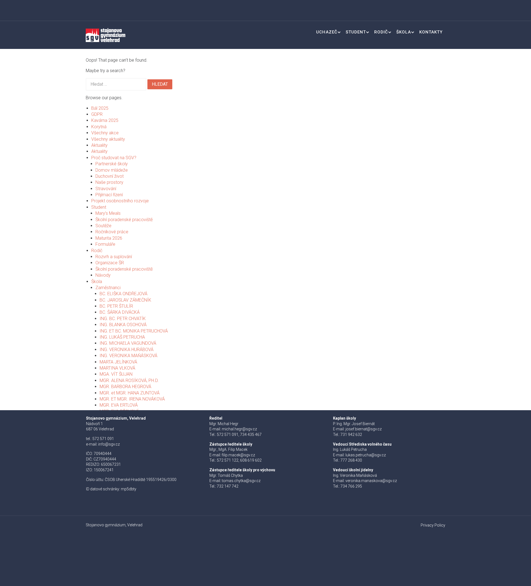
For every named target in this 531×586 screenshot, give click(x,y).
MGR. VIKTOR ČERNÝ (120, 485)
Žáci (99, 535)
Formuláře (105, 244)
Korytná (98, 126)
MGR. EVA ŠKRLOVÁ (119, 424)
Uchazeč (326, 32)
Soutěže (103, 225)
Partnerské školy (111, 163)
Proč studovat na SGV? (113, 157)
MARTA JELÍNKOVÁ (118, 362)
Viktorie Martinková (118, 529)
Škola (403, 32)
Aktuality (99, 145)
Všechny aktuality (108, 139)
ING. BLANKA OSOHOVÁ (123, 324)
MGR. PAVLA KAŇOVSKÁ (124, 448)
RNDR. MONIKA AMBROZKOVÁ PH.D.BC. (139, 510)
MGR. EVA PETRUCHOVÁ (123, 417)
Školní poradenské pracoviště (124, 219)
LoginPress (102, 578)
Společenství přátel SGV (118, 541)
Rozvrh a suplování (113, 256)
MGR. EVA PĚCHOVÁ (119, 411)
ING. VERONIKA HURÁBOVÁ (126, 349)
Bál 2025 (99, 108)
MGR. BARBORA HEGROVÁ (125, 386)
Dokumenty (106, 560)
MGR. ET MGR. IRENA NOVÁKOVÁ (132, 399)
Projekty (103, 553)
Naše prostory (109, 182)
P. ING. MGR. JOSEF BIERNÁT (128, 498)
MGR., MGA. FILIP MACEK (124, 492)
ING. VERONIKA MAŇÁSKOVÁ (128, 355)
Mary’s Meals (108, 213)
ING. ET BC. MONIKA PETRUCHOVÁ (134, 331)
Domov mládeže (111, 170)
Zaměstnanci (108, 287)
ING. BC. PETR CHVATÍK (123, 318)
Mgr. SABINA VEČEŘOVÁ (123, 467)
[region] (172, 10)
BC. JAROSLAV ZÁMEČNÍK (125, 300)
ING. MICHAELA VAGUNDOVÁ (128, 343)
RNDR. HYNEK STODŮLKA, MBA (130, 504)
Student (356, 32)
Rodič (381, 32)
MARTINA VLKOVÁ (117, 368)
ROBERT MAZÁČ (115, 516)
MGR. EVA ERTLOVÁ (119, 405)
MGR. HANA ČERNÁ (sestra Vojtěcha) (136, 430)
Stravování (105, 188)
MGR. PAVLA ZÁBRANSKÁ (125, 454)
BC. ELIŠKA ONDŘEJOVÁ (123, 293)
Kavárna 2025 (104, 120)
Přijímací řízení (109, 194)
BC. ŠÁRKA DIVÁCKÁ (120, 312)
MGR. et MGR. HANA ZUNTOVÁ (130, 393)
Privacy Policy (105, 572)
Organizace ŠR (109, 262)
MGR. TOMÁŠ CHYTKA (121, 479)
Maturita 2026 (108, 238)
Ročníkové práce (111, 231)
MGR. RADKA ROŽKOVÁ (123, 461)
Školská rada (108, 547)
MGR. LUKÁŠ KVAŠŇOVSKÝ (126, 436)
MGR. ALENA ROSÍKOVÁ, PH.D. (129, 380)
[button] (93, 10)
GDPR (97, 114)
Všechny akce (105, 132)
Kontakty (430, 32)
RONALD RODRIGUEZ (120, 522)
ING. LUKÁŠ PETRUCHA (122, 337)
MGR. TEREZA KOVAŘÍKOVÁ (127, 473)
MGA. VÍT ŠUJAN (116, 374)
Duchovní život (109, 176)
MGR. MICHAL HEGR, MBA (125, 442)
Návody (103, 275)
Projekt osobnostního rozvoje (120, 200)
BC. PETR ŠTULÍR (116, 306)
